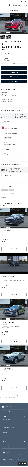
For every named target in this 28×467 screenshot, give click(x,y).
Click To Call (14, 77)
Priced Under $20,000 (8, 427)
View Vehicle (14, 249)
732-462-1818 (8, 98)
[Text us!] (22, 464)
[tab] (4, 190)
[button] (2, 10)
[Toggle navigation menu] (2, 5)
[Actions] (25, 45)
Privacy (4, 457)
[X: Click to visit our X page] (6, 446)
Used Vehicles (6, 422)
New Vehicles (6, 419)
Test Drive (14, 81)
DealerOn (16, 454)
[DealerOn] (6, 452)
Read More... (4, 197)
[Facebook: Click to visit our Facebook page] (3, 446)
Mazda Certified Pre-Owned (10, 424)
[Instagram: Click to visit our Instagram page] (9, 446)
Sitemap (22, 454)
